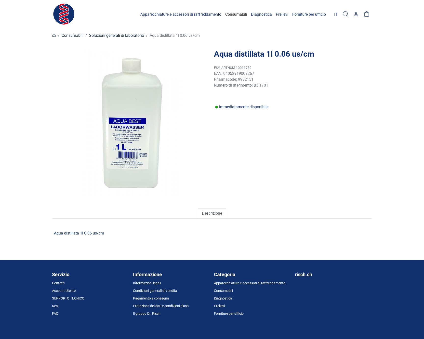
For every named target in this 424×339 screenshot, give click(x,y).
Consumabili (72, 35)
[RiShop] (64, 14)
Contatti (58, 283)
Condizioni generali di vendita (155, 291)
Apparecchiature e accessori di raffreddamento (249, 283)
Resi (55, 306)
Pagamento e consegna (151, 298)
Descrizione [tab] (212, 213)
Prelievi (219, 306)
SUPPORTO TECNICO (68, 298)
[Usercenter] (356, 14)
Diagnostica (223, 298)
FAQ (55, 313)
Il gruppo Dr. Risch (146, 313)
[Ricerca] (345, 14)
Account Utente (64, 291)
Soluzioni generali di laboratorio (116, 35)
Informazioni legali (147, 283)
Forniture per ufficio (229, 313)
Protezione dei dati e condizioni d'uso (161, 306)
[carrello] (366, 14)
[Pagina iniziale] (54, 35)
